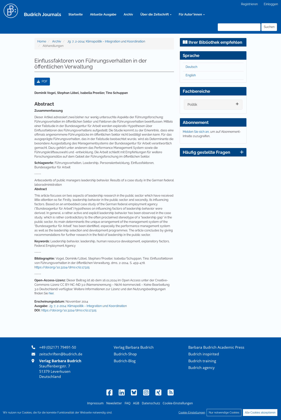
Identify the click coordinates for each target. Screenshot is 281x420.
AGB (136, 403)
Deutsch (191, 67)
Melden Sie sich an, (196, 131)
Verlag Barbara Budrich (134, 347)
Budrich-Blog (125, 360)
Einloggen (271, 4)
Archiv (128, 14)
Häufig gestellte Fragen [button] (206, 152)
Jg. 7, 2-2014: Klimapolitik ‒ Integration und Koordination (106, 41)
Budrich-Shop (125, 354)
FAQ (127, 403)
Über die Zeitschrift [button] (155, 14)
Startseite (75, 14)
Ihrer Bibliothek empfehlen (215, 42)
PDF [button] (44, 81)
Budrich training (202, 360)
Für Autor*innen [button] (191, 14)
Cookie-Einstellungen (192, 412)
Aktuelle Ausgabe (103, 14)
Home (41, 41)
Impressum (95, 403)
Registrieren (249, 4)
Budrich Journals (42, 14)
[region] (140, 412)
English (191, 75)
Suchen (269, 27)
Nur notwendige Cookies (224, 412)
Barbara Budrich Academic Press (216, 347)
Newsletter (114, 403)
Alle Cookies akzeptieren (260, 412)
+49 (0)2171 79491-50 (57, 347)
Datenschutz (151, 403)
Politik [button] (192, 105)
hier (51, 293)
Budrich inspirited (203, 354)
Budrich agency (201, 367)
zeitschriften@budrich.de (60, 354)
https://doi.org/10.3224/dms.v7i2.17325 (62, 267)
